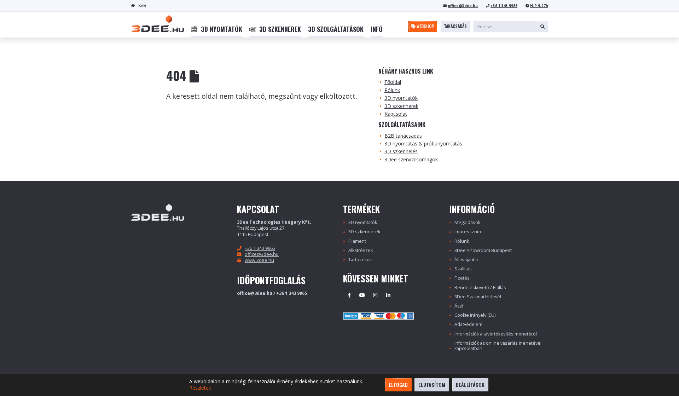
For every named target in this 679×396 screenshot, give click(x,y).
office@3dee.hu (463, 5)
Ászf (459, 306)
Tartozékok (360, 259)
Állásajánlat (466, 259)
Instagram (375, 295)
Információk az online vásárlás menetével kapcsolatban (497, 345)
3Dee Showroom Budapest (483, 250)
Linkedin (388, 295)
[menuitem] (216, 29)
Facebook (349, 295)
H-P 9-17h (539, 5)
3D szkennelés (401, 151)
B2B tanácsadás (403, 135)
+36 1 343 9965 (504, 5)
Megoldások (467, 222)
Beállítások (470, 384)
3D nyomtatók (401, 97)
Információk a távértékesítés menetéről (495, 334)
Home (141, 5)
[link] (216, 29)
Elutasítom (431, 384)
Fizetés (462, 278)
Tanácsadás (455, 26)
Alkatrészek (360, 250)
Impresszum (467, 231)
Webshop (425, 26)
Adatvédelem (468, 324)
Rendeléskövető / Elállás (480, 287)
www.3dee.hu (259, 260)
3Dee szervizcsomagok (411, 159)
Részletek (200, 388)
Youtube (362, 295)
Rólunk (392, 90)
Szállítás (463, 268)
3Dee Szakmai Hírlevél (477, 296)
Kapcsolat (395, 113)
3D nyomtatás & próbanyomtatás (423, 143)
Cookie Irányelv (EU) (474, 315)
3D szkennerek (401, 106)
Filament (357, 241)
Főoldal (392, 82)
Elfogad (398, 384)
